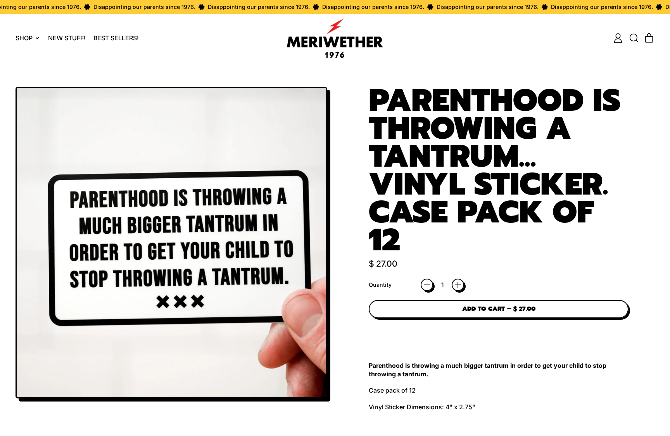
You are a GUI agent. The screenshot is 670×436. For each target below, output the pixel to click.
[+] (458, 285)
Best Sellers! (116, 38)
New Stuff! (67, 38)
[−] (427, 285)
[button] (633, 38)
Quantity (380, 284)
